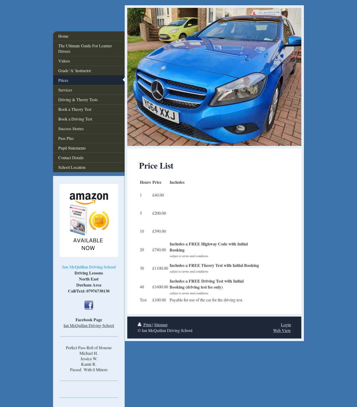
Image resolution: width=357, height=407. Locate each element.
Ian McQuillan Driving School (89, 325)
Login (286, 324)
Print (147, 324)
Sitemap (161, 324)
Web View (282, 330)
